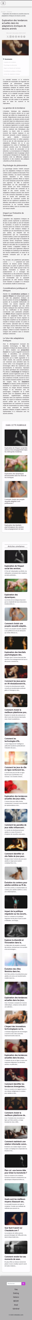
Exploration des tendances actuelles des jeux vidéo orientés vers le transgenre (16, 799)
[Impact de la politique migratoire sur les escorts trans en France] (16, 902)
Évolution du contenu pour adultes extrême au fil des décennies (16, 885)
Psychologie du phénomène (10, 65)
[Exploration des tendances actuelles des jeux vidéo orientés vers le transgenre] (16, 786)
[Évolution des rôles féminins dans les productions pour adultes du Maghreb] (16, 959)
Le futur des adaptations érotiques (12, 74)
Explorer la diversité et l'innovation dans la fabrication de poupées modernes (14, 943)
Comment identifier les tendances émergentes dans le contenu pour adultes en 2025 (14, 1087)
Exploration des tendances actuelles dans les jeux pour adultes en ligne (16, 1057)
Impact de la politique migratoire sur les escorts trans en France (15, 913)
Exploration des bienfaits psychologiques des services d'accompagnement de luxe (14, 527)
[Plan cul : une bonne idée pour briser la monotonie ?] (16, 1161)
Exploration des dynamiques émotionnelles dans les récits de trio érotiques (15, 475)
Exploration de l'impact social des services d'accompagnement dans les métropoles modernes (16, 449)
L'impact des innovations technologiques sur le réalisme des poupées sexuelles (15, 1030)
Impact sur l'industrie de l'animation (12, 68)
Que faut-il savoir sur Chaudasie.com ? (13, 1229)
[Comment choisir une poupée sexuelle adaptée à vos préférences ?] (16, 489)
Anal (16, 1305)
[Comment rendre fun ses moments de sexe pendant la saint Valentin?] (16, 1247)
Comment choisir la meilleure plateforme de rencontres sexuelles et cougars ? (15, 1116)
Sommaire (8, 59)
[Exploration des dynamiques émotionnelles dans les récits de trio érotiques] (16, 463)
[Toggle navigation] (3, 3)
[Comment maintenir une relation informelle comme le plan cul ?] (16, 1132)
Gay (16, 1289)
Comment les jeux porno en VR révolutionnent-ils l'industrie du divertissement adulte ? (15, 684)
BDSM (16, 1301)
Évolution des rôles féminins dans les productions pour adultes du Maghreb (15, 972)
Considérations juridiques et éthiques (12, 71)
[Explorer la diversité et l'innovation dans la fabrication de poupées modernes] (16, 930)
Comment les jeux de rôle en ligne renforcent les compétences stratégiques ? (16, 771)
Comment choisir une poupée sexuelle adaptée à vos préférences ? (14, 501)
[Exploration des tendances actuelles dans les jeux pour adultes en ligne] (16, 1045)
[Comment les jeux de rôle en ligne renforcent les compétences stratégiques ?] (16, 758)
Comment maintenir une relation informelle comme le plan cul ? (16, 1144)
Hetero (16, 1297)
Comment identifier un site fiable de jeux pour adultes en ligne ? (14, 856)
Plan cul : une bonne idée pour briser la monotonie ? (16, 1171)
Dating (16, 1293)
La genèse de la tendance (10, 62)
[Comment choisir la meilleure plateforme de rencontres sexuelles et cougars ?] (16, 1103)
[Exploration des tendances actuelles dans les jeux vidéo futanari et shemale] (16, 988)
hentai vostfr (12, 262)
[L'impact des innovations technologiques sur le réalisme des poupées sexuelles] (16, 1017)
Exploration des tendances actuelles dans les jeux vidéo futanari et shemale (16, 1000)
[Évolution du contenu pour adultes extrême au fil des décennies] (16, 873)
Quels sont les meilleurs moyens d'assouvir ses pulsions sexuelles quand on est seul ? (15, 1202)
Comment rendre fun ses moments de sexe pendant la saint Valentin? (16, 1259)
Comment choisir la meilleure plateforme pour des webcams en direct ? (16, 712)
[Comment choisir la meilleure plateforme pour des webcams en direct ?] (16, 700)
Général (9, 12)
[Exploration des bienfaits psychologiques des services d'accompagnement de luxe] (16, 515)
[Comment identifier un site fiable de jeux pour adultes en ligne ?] (16, 844)
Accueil (3, 12)
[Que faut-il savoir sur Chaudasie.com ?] (16, 1218)
